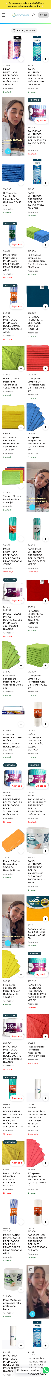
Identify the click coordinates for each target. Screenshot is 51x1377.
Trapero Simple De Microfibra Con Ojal (12, 499)
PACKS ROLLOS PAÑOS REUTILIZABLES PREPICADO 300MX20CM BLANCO (12, 621)
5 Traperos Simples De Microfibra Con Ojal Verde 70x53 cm (13, 681)
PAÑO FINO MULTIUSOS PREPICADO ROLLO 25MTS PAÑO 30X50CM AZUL (12, 262)
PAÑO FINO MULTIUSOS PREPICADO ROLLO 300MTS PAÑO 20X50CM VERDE (37, 992)
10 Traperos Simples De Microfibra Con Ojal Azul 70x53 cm (12, 199)
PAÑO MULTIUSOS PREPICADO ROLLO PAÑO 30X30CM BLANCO (36, 742)
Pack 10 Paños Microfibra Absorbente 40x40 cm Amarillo (11, 1179)
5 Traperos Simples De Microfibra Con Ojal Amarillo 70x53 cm (11, 991)
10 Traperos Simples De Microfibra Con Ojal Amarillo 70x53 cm (11, 443)
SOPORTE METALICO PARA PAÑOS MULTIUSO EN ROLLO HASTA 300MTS (13, 742)
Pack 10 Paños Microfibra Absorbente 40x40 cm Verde (12, 383)
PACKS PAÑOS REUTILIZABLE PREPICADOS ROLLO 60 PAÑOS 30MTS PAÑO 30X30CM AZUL (12, 1244)
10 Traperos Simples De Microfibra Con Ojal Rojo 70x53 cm (37, 384)
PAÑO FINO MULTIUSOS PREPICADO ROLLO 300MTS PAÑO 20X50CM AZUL (37, 139)
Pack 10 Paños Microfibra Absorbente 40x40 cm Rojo (36, 1051)
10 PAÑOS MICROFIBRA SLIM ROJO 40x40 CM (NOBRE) (35, 617)
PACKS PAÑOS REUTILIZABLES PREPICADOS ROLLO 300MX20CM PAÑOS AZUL (12, 807)
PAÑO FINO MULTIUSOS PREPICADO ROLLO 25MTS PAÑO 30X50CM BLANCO (12, 1363)
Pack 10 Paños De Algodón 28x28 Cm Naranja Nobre (12, 866)
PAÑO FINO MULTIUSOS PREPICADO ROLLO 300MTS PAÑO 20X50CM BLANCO (12, 1054)
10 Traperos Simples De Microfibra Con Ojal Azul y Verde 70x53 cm (37, 261)
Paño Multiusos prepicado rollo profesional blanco (12, 1304)
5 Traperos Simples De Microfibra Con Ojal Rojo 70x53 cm (37, 1179)
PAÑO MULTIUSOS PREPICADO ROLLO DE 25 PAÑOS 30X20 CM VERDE (36, 77)
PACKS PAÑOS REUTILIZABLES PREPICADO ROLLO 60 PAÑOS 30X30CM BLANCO (38, 1243)
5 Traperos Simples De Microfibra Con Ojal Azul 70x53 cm (37, 443)
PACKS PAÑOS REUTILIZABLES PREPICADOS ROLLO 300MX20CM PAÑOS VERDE (37, 807)
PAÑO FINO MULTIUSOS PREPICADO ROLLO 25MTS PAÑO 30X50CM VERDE (37, 557)
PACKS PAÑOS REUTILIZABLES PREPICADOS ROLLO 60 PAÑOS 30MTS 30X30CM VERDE (13, 1119)
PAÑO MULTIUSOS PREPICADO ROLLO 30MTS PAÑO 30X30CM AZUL (12, 324)
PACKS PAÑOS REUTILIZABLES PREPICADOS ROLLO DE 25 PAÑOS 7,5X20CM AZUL (37, 1366)
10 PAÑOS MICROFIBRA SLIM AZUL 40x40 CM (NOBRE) (35, 323)
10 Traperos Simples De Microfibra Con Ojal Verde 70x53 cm (37, 681)
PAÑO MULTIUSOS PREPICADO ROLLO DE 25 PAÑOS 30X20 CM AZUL (36, 201)
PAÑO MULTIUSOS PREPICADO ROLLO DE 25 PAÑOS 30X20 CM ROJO (11, 77)
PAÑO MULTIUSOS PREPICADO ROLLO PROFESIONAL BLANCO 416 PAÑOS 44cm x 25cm (36, 872)
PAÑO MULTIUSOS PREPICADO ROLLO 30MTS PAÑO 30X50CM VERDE (12, 557)
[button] (3, 15)
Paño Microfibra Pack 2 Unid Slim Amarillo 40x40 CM (37, 933)
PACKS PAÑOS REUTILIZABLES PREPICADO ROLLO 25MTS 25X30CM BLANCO (37, 1119)
